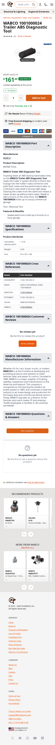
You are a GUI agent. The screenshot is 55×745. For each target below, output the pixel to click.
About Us (13, 665)
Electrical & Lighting (14, 11)
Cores (11, 622)
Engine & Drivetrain (38, 11)
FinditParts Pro (15, 637)
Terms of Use (14, 696)
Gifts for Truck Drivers (18, 652)
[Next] (31, 534)
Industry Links (15, 641)
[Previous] (24, 534)
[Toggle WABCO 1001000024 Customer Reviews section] (48, 318)
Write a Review (24, 36)
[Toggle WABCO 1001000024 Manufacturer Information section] (48, 358)
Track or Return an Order (20, 711)
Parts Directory (15, 644)
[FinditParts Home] (10, 4)
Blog (11, 668)
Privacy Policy (14, 699)
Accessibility (14, 703)
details (17, 123)
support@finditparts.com (20, 715)
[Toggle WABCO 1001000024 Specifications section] (48, 228)
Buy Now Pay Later (17, 648)
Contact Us (13, 683)
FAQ (10, 676)
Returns (12, 626)
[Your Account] (40, 4)
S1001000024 (26, 292)
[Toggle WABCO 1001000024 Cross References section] (48, 265)
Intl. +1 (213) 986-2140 (18, 722)
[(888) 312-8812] (46, 4)
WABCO (7, 158)
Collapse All (27, 136)
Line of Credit (15, 633)
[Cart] (52, 4)
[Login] (40, 4)
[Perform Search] (33, 4)
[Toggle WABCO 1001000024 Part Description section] (48, 145)
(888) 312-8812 (15, 718)
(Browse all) (27, 547)
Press (11, 679)
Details (37, 113)
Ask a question (27, 431)
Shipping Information (18, 630)
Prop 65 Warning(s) (35, 482)
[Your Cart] (52, 4)
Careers (12, 672)
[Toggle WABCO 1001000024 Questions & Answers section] (48, 416)
